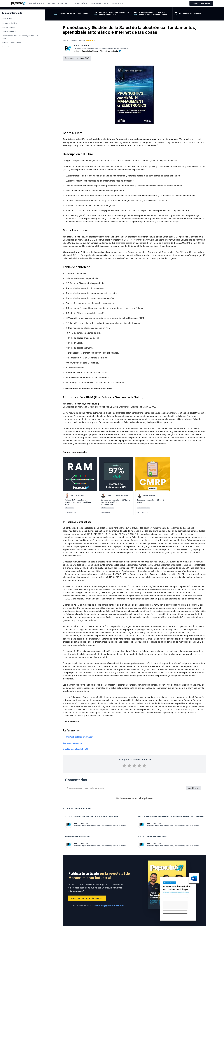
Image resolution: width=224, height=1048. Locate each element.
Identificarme (194, 788)
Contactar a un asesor (201, 3)
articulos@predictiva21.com (86, 51)
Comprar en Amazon (72, 743)
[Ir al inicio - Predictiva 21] (18, 3)
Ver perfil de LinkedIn (109, 51)
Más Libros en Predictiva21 (75, 749)
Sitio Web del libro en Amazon (79, 737)
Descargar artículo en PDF (77, 58)
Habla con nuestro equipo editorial (87, 898)
